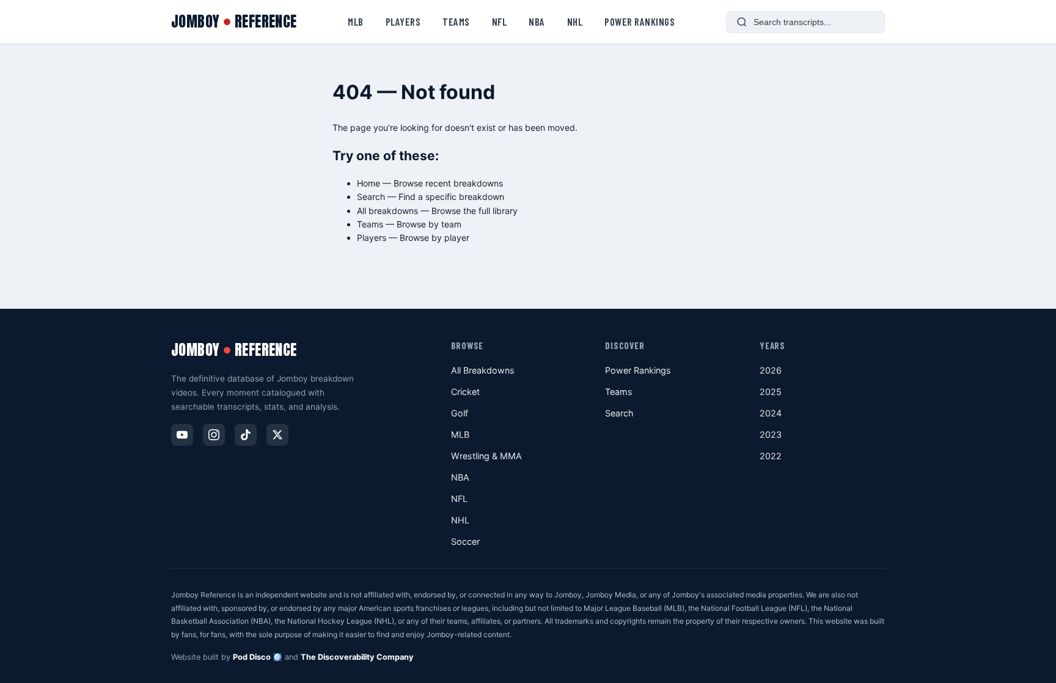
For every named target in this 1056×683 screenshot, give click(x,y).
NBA (537, 21)
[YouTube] (182, 435)
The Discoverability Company (357, 657)
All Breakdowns (483, 370)
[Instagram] (214, 435)
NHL (575, 21)
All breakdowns (387, 210)
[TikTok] (246, 435)
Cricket (465, 391)
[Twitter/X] (277, 435)
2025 (771, 391)
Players (403, 21)
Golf (459, 413)
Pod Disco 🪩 (257, 657)
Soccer (465, 541)
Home (368, 183)
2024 (771, 413)
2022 (771, 456)
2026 (771, 370)
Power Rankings (639, 21)
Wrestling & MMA (486, 456)
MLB (356, 21)
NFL (499, 21)
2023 (771, 434)
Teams (456, 21)
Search (371, 196)
